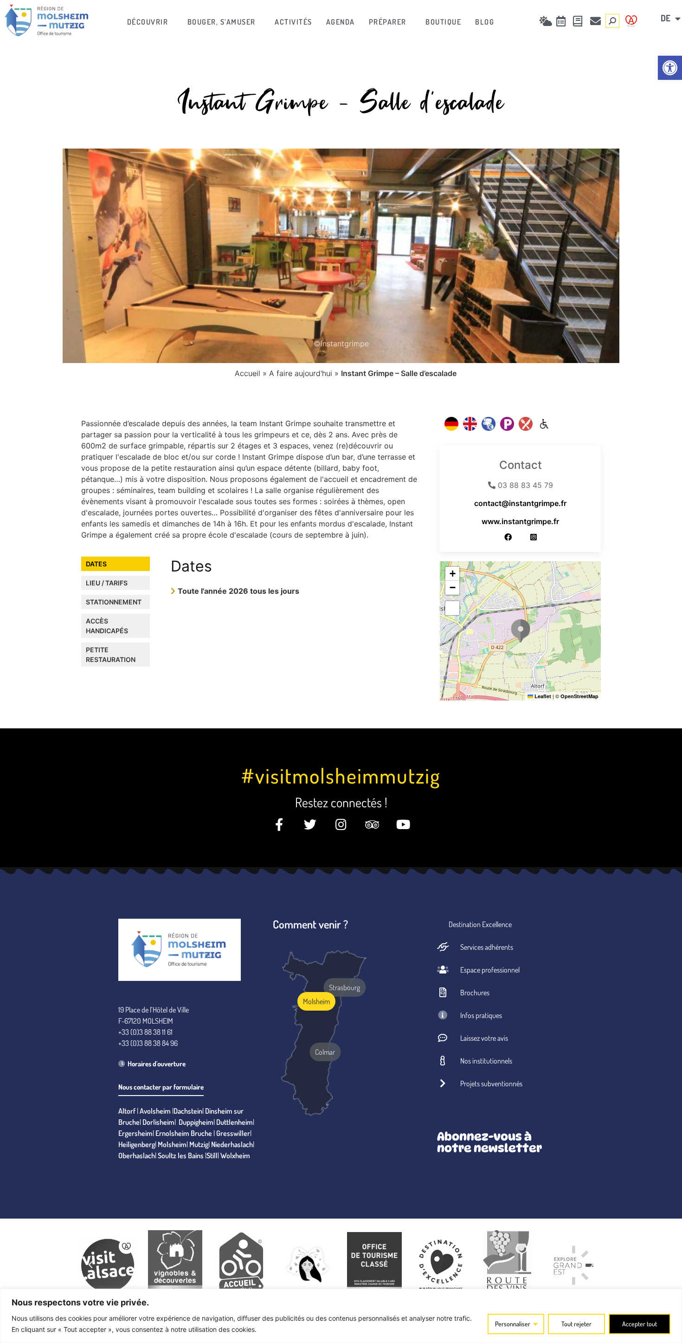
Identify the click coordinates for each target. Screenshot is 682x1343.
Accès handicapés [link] (107, 626)
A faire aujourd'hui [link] (300, 373)
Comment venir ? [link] (310, 924)
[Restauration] (526, 424)
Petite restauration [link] (110, 654)
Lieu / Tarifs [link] (107, 583)
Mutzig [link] (198, 1144)
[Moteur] (544, 424)
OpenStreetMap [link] (579, 696)
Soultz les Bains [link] (181, 1155)
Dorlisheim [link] (158, 1122)
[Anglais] (470, 424)
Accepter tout (639, 1324)
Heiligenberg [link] (136, 1144)
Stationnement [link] (114, 602)
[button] (520, 630)
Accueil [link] (247, 373)
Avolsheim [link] (155, 1111)
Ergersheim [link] (135, 1133)
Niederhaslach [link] (232, 1144)
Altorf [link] (126, 1111)
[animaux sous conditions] (488, 424)
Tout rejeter (576, 1324)
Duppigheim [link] (196, 1122)
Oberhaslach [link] (136, 1155)
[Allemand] (451, 424)
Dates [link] (96, 564)
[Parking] (507, 424)
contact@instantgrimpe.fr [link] (520, 503)
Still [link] (212, 1155)
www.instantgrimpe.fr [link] (520, 521)
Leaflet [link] (542, 696)
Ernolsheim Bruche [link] (183, 1133)
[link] (670, 68)
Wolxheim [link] (235, 1155)
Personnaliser (512, 1324)
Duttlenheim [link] (234, 1122)
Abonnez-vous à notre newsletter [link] (489, 1142)
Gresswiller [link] (233, 1133)
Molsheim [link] (172, 1144)
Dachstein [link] (188, 1111)
